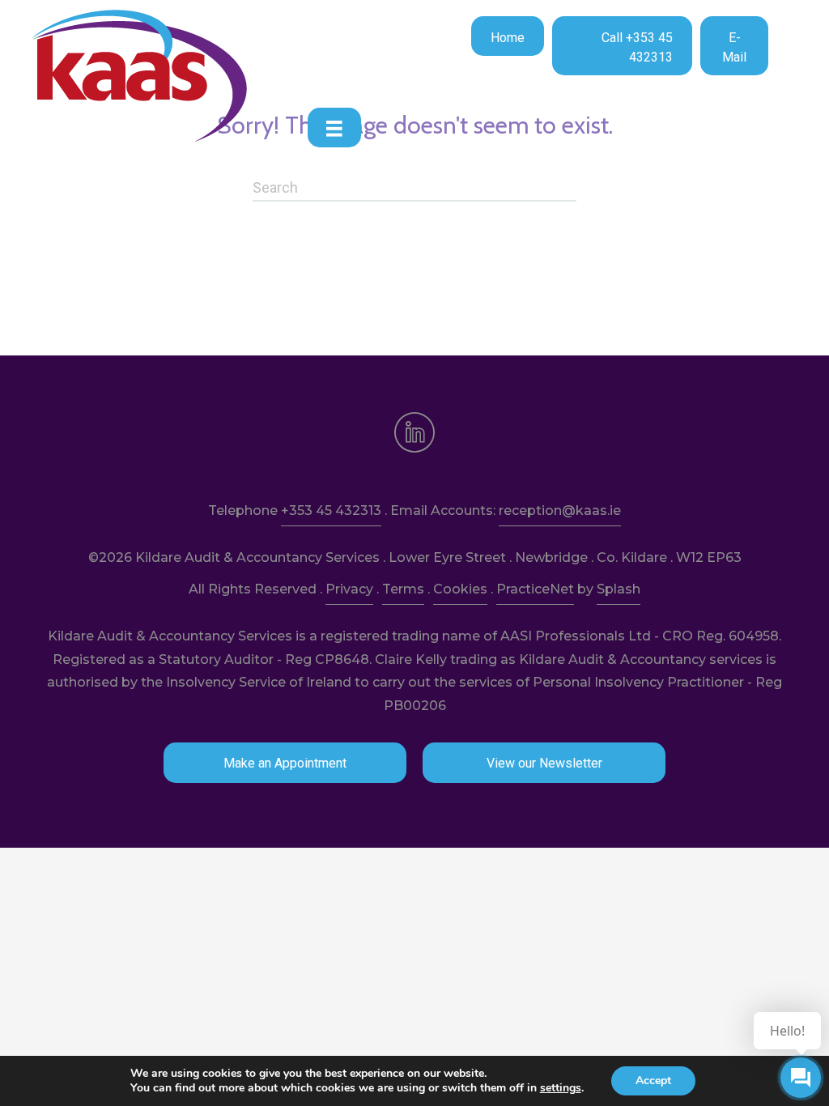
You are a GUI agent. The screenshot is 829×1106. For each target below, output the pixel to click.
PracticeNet (535, 589)
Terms (403, 589)
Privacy (349, 589)
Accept (653, 1080)
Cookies (460, 589)
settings (560, 1088)
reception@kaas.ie (560, 510)
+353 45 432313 (331, 510)
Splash (618, 589)
